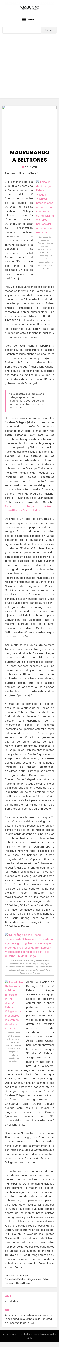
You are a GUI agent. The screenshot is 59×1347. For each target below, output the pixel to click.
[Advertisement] (29, 64)
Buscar (48, 30)
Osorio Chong (23, 1283)
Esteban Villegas (26, 1279)
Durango (23, 1275)
